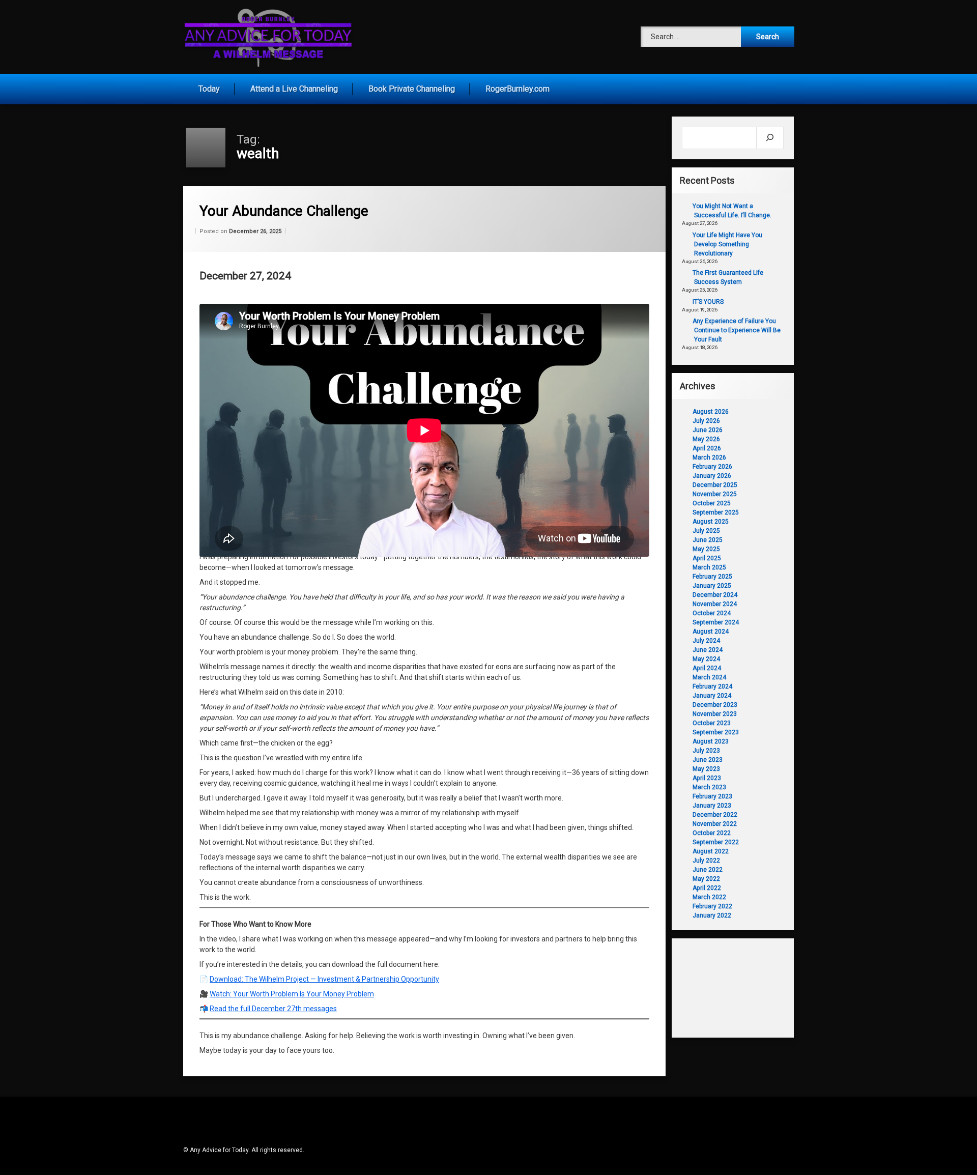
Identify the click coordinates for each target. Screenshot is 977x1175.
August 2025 (711, 521)
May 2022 (706, 878)
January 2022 (712, 915)
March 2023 (709, 787)
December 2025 (715, 485)
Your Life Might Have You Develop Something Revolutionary (727, 244)
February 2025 (712, 576)
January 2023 (712, 805)
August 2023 (711, 741)
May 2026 (706, 439)
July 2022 (706, 860)
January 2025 (712, 585)
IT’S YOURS (708, 301)
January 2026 (712, 475)
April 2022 (707, 888)
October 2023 (712, 723)
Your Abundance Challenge (283, 211)
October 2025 (712, 503)
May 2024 (706, 659)
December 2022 (715, 814)
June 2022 (708, 869)
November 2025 (715, 494)
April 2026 (707, 448)
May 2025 (706, 549)
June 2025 (708, 539)
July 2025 (706, 530)
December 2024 (715, 594)
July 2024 (706, 640)
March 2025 (709, 567)
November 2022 (715, 823)
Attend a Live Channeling (294, 89)
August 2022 (711, 851)
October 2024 (712, 613)
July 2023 (706, 750)
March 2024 (709, 677)
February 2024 (712, 686)
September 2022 (716, 842)
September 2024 (716, 622)
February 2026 (712, 466)
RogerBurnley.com (517, 89)
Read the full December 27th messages (273, 1009)
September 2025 (716, 512)
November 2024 (715, 604)
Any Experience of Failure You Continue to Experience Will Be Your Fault (737, 330)
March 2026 (709, 457)
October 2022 (712, 833)
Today (209, 89)
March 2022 (709, 897)
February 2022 (712, 906)
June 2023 (708, 759)
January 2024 (712, 695)
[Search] (770, 138)
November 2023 (715, 714)
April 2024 (707, 668)
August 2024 (711, 631)
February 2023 (712, 796)
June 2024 (708, 649)
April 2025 (707, 558)
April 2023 (707, 778)
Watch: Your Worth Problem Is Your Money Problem (292, 994)
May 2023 (706, 768)
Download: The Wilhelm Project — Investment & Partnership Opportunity (324, 979)
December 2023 (715, 704)
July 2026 (706, 420)
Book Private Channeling (411, 89)
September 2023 (716, 732)
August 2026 (711, 411)
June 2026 (708, 430)
